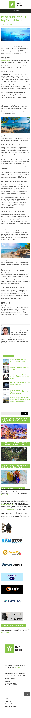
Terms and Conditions (11, 703)
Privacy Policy (9, 701)
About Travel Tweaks (11, 706)
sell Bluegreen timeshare (8, 509)
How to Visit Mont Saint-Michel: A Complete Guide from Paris (19, 360)
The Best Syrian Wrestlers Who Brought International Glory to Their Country (19, 376)
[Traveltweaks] (15, 7)
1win (2, 512)
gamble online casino (7, 504)
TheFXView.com (18, 667)
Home (6, 698)
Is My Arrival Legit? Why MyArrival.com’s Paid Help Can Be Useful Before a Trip (19, 391)
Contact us (8, 709)
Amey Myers (16, 328)
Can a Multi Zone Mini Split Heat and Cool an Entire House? (20, 383)
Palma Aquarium (5, 60)
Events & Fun (7, 24)
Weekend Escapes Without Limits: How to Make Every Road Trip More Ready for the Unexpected (20, 399)
